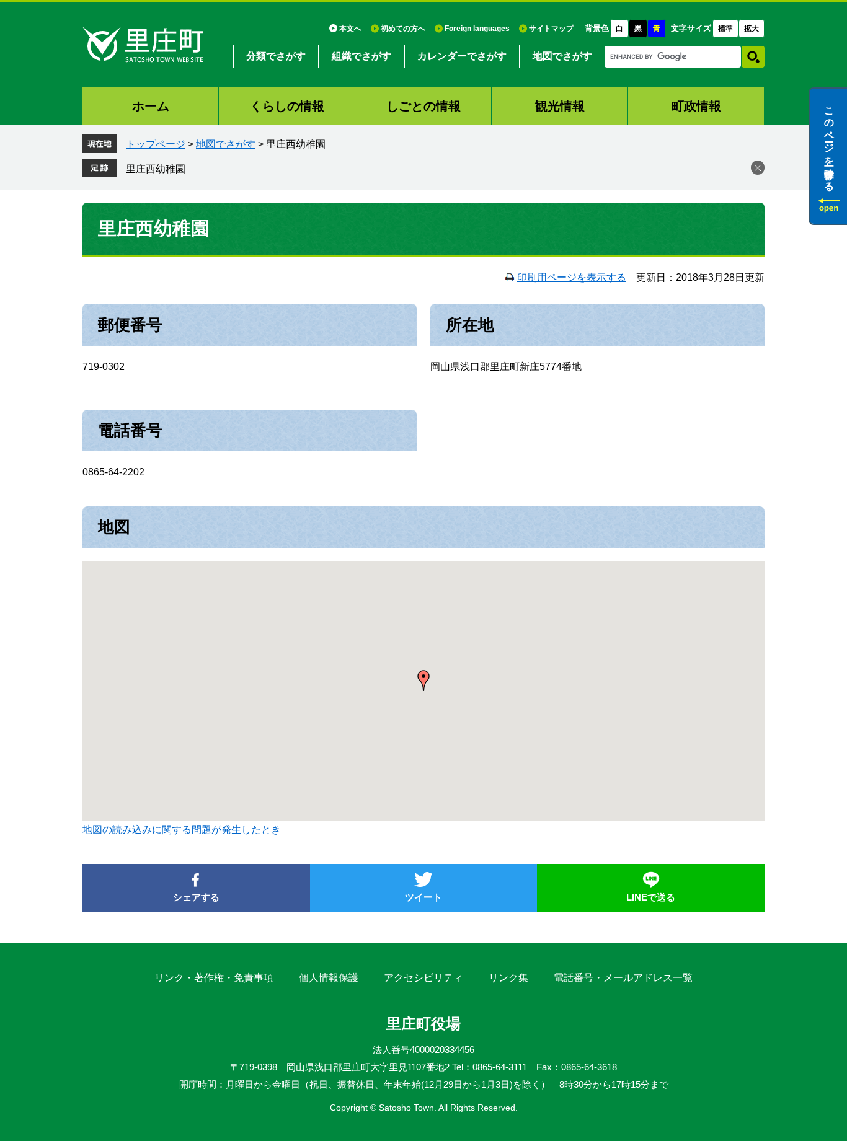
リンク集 (508, 977)
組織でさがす (361, 56)
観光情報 (560, 106)
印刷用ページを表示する (571, 277)
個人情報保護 (328, 977)
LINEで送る (650, 897)
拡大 (751, 28)
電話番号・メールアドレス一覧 (623, 977)
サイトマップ (551, 28)
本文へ (350, 28)
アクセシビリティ (423, 977)
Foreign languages (477, 28)
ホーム (150, 106)
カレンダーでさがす (462, 56)
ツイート (423, 897)
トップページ (155, 144)
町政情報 (696, 106)
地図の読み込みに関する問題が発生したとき (181, 829)
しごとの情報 (423, 106)
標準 (725, 28)
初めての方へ (403, 28)
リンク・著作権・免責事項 (213, 977)
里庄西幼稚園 (155, 169)
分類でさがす (276, 56)
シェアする (196, 897)
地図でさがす (562, 56)
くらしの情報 (287, 106)
